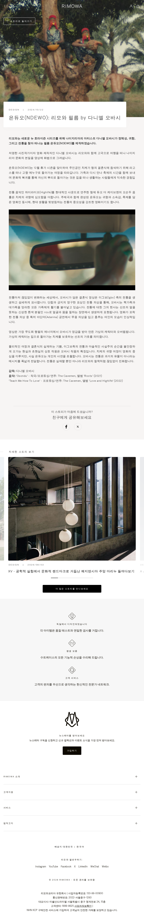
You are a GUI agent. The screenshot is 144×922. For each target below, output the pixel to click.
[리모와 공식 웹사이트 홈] (72, 6)
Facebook (66, 866)
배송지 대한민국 (64, 846)
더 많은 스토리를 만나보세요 (72, 588)
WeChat (94, 866)
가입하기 (72, 750)
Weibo (105, 866)
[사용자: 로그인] (131, 6)
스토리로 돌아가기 (20, 21)
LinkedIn (83, 866)
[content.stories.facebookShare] (66, 427)
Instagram (40, 866)
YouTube (53, 866)
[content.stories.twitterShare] (78, 427)
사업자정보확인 (83, 905)
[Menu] (6, 6)
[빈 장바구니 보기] (137, 6)
